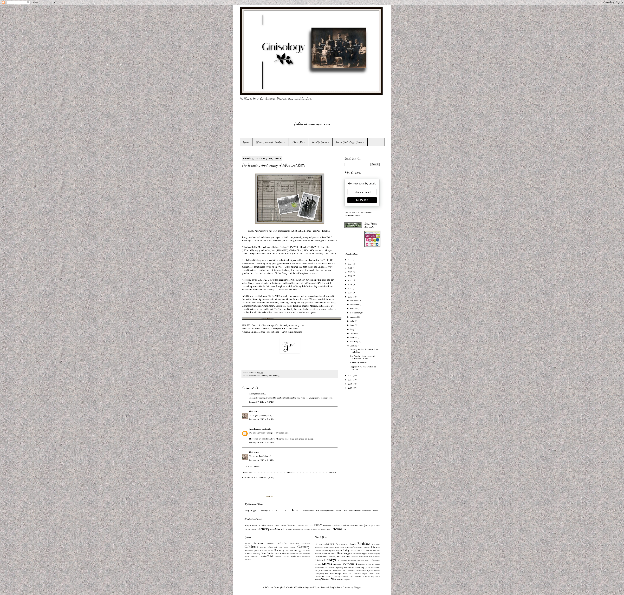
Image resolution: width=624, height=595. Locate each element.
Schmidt (375, 510)
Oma (329, 510)
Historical (376, 556)
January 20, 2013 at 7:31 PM (261, 419)
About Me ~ (298, 142)
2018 (350, 276)
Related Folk (327, 570)
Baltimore (270, 543)
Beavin (254, 525)
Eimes (318, 524)
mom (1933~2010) (271, 296)
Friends (318, 553)
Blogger (357, 587)
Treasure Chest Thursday (351, 576)
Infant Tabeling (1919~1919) (322, 253)
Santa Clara (249, 556)
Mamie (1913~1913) (268, 253)
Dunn (311, 525)
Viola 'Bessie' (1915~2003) (291, 253)
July (352, 320)
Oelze (287, 529)
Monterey (323, 510)
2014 (350, 292)
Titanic (377, 573)
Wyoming (248, 559)
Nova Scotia (280, 553)
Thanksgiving (319, 573)
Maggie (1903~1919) (309, 247)
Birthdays (364, 543)
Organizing (339, 567)
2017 (350, 280)
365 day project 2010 (324, 544)
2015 (350, 288)
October (354, 308)
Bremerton (306, 543)
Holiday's (319, 560)
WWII (377, 576)
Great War (368, 556)
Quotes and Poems (372, 567)
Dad (306, 525)
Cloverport (291, 525)
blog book (347, 579)
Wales (298, 556)
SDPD (344, 570)
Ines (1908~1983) (280, 250)
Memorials (349, 563)
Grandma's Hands (357, 556)
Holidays (330, 559)
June (352, 325)
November (355, 304)
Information (352, 560)
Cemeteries (357, 547)
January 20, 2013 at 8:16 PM (261, 442)
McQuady (306, 550)
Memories (361, 564)
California (251, 546)
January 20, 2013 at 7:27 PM (261, 401)
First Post (376, 550)
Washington (306, 556)
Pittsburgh (307, 529)
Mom (316, 510)
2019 (350, 271)
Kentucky (264, 375)
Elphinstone (327, 525)
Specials (370, 570)
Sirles (323, 529)
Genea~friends (321, 556)
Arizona (247, 543)
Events (339, 550)
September (355, 312)
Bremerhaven (280, 511)
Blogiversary (319, 547)
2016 (350, 284)
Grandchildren (343, 556)
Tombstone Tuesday (324, 576)
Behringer (264, 510)
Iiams (361, 525)
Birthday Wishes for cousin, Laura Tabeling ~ (364, 350)
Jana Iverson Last (257, 428)
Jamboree (360, 560)
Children (366, 547)
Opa (332, 510)
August (353, 316)
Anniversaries (254, 375)
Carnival (348, 547)
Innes (378, 525)
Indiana (270, 550)
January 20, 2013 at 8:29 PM (261, 460)
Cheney (276, 525)
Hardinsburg (249, 550)
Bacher (257, 511)
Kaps (311, 510)
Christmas (375, 547)
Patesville (289, 553)
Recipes (318, 570)
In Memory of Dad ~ (358, 362)
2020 (350, 267)
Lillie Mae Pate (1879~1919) (280, 240)
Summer (377, 570)
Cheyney (283, 525)
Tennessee (277, 556)
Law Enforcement (372, 560)
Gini (251, 411)
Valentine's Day (368, 576)
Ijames (367, 525)
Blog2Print (376, 544)
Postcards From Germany (345, 510)
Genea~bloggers (360, 553)
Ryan (318, 529)
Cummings (300, 525)
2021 (350, 263)
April (352, 333)
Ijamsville (257, 550)
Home (246, 142)
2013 (350, 296)
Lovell (272, 529)
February (354, 341)
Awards (353, 543)
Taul (345, 529)
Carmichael (262, 525)
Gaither (350, 525)
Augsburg (250, 510)
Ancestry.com (298, 325)
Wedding (318, 579)
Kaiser (305, 510)
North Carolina (267, 553)
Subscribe (362, 200)
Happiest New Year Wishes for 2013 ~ (363, 368)
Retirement (337, 570)
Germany (303, 546)
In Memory (342, 560)
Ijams (373, 525)
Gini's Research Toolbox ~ (270, 142)
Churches (318, 550)
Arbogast (248, 525)
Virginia (292, 556)
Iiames (355, 525)
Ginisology (332, 556)
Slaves (327, 529)
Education (325, 550)
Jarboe (247, 529)
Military (368, 564)
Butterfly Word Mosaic (336, 547)
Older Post (332, 472)
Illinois (264, 550)
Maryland (289, 550)
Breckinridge (282, 543)
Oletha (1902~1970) (289, 247)
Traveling (285, 556)
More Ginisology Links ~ (350, 142)
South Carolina (260, 556)
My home (376, 564)
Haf (293, 510)
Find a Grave (366, 550)
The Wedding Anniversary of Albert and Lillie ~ (362, 357)
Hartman (299, 511)
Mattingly (297, 550)
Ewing (346, 550)
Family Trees (356, 550)
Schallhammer (365, 510)
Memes (327, 563)
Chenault (270, 525)
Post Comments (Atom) (264, 477)
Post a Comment (253, 466)
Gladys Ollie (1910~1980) (301, 250)
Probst (313, 529)
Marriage (318, 564)
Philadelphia (297, 553)
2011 (350, 379)
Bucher (287, 511)
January (354, 345)
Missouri (279, 529)
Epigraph (332, 550)
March (353, 337)
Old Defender (294, 529)
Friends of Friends (339, 525)
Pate (270, 375)
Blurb (326, 547)
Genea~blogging (374, 553)
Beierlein (272, 511)
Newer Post (247, 472)
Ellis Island (283, 547)
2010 (350, 383)
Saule (357, 510)
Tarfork (270, 556)
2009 (350, 387)
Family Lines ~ (320, 142)
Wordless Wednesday (332, 579)
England (292, 547)
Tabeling (276, 375)
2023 (350, 259)
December (355, 300)
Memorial (337, 564)
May (352, 329)
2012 (350, 375)
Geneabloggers (344, 553)
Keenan (253, 529)
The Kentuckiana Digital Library (361, 573)
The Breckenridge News (336, 573)
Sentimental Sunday (354, 570)
